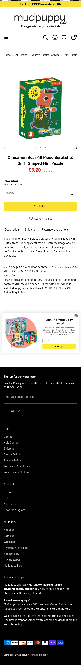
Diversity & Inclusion (16, 547)
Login (7, 492)
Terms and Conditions (17, 466)
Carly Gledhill (12, 180)
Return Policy (12, 454)
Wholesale (10, 541)
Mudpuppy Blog (13, 565)
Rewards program (14, 510)
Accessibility (11, 553)
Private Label (12, 559)
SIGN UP (16, 410)
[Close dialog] (76, 315)
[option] (40, 107)
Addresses (10, 504)
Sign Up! (59, 346)
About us (9, 529)
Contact (8, 436)
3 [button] (45, 147)
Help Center (11, 442)
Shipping (30, 229)
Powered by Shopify (39, 654)
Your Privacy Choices (16, 472)
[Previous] (5, 148)
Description (12, 229)
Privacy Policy (12, 460)
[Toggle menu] (6, 37)
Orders (8, 498)
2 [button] (40, 147)
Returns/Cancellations (55, 229)
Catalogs (9, 535)
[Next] (76, 148)
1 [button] (36, 148)
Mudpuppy (24, 654)
